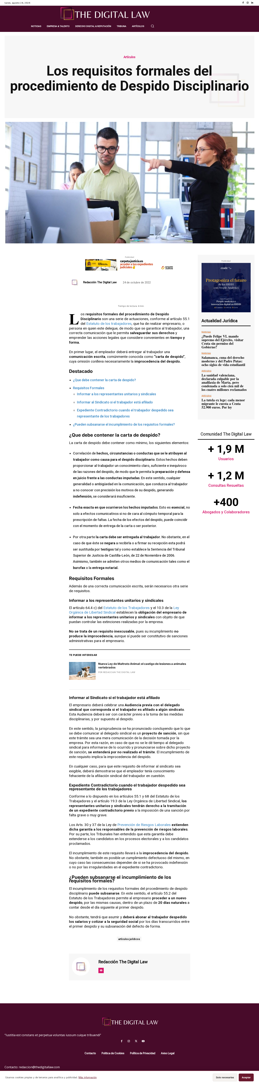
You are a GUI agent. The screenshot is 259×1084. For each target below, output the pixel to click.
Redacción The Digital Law (100, 282)
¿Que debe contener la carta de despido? (104, 380)
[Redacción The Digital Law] (75, 282)
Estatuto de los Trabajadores (126, 608)
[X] (116, 298)
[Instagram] (247, 3)
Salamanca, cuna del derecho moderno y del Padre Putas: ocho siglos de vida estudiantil (223, 361)
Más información (87, 1077)
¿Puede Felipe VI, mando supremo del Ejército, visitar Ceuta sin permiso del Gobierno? (222, 341)
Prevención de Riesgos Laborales (144, 825)
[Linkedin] (252, 3)
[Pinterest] (125, 298)
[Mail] (101, 970)
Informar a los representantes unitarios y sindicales (116, 394)
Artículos (129, 57)
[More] (151, 298)
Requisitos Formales (88, 388)
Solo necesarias (225, 1077)
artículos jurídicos (129, 939)
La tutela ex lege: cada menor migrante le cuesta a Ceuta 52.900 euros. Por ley (223, 404)
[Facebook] (243, 3)
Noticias (206, 332)
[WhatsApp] (133, 298)
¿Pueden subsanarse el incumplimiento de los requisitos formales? (124, 424)
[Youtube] (143, 1041)
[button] (152, 26)
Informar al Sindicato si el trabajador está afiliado (115, 402)
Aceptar (246, 1077)
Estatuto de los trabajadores (109, 323)
